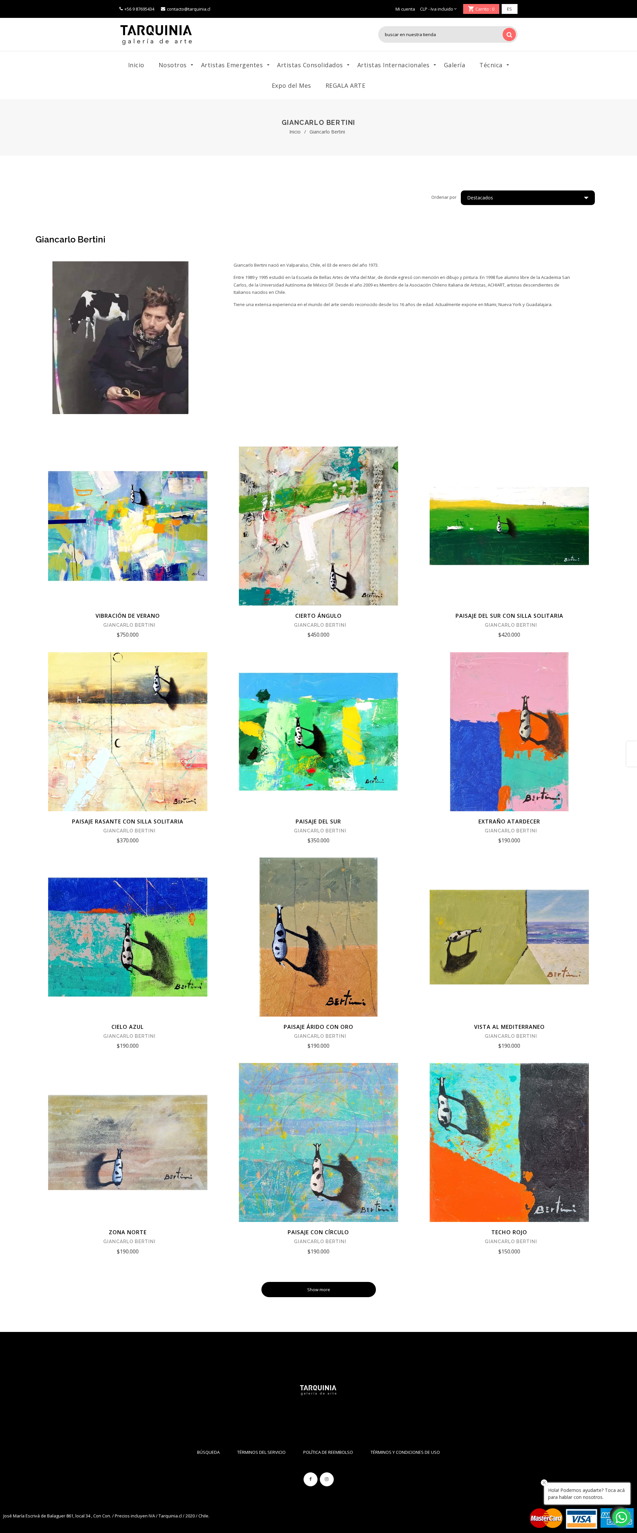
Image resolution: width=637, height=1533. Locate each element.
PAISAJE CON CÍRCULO (318, 1232)
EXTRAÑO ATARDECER (509, 821)
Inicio (295, 132)
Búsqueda (208, 1452)
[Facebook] (311, 1479)
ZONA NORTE (128, 1232)
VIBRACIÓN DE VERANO (128, 615)
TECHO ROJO (509, 1232)
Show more (318, 1290)
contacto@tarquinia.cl (188, 9)
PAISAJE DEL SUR (318, 821)
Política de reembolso (328, 1452)
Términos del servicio (261, 1452)
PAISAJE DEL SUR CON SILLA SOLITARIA (509, 615)
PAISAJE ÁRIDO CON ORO (318, 1027)
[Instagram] (327, 1479)
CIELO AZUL (127, 1027)
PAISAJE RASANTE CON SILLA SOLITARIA (127, 821)
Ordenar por (444, 197)
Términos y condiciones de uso (405, 1452)
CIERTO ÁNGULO (318, 615)
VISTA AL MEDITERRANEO (509, 1027)
